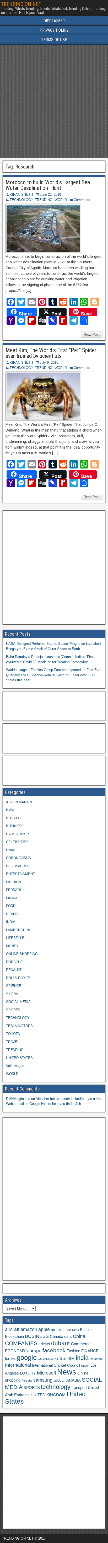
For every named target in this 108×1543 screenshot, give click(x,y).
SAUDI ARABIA (67, 1380)
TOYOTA (13, 1034)
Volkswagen (15, 1066)
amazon (28, 1329)
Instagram (96, 1358)
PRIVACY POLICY (54, 30)
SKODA (12, 994)
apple (44, 1329)
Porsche (26, 1380)
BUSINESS (15, 826)
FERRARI (13, 890)
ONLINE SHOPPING (22, 954)
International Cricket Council (56, 1365)
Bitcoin (85, 1330)
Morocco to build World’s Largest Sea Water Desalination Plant (48, 185)
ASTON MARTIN (19, 802)
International (18, 1365)
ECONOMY (15, 1351)
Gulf (63, 1358)
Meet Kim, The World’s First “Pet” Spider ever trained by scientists (51, 353)
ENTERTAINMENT (20, 874)
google (27, 1357)
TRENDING (43, 200)
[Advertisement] (54, 101)
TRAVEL (12, 1042)
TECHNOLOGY (21, 200)
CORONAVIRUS (18, 858)
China (10, 850)
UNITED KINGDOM (48, 1395)
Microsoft (46, 1373)
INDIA (10, 922)
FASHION (13, 882)
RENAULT (13, 970)
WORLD (61, 200)
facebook (54, 1350)
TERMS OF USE (54, 39)
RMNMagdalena (18, 1099)
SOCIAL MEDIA (18, 1002)
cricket (44, 1344)
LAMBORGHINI (18, 930)
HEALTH (12, 914)
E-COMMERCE (18, 866)
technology (56, 1386)
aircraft (12, 1329)
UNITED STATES (19, 1058)
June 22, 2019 (50, 195)
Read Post (92, 334)
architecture (61, 1330)
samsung (42, 1380)
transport (79, 1388)
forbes (10, 1358)
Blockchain (14, 1336)
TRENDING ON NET (21, 4)
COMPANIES (21, 1343)
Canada (56, 1336)
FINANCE (13, 898)
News (66, 1371)
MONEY (12, 946)
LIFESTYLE (15, 938)
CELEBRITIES (17, 842)
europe (34, 1350)
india (82, 1357)
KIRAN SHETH (21, 195)
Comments (82, 200)
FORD (10, 906)
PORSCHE (14, 962)
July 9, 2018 (49, 362)
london (85, 1365)
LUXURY (28, 1373)
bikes (75, 1330)
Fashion (73, 1351)
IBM (71, 1358)
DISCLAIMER (54, 20)
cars (68, 1336)
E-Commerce (78, 1344)
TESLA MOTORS (19, 1026)
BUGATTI (13, 818)
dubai (58, 1343)
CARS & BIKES (18, 834)
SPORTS (13, 1010)
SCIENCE (13, 986)
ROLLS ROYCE (18, 978)
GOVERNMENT (48, 1358)
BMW (10, 810)
